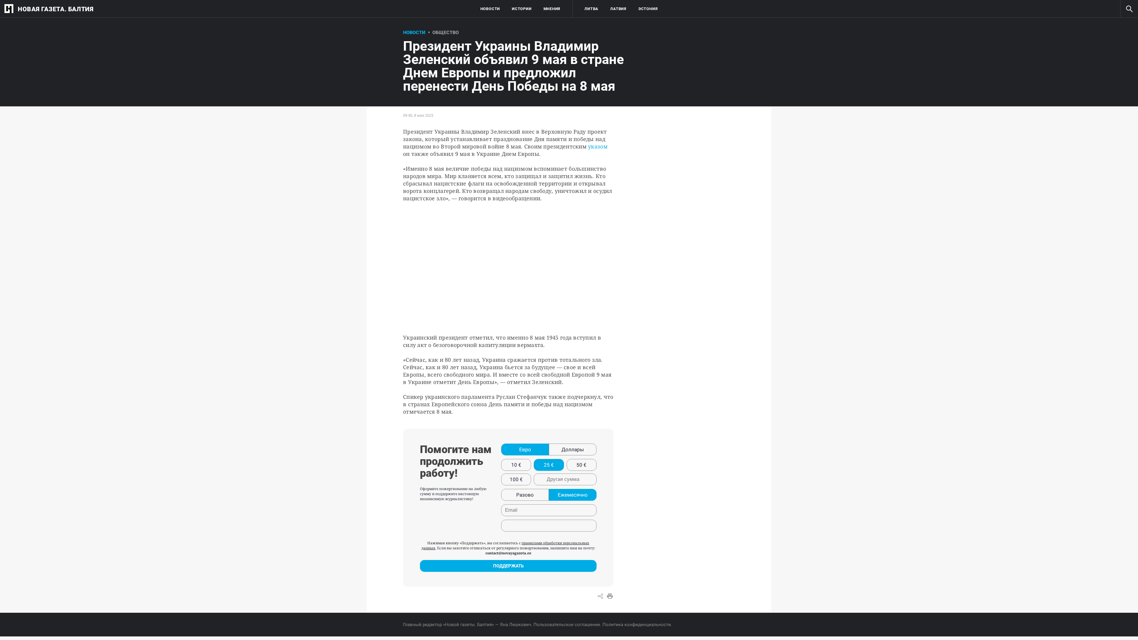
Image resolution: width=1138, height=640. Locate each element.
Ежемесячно (573, 495)
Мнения (552, 9)
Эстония (648, 9)
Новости (490, 9)
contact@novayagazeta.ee (508, 553)
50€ (581, 465)
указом (598, 146)
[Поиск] (1129, 9)
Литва (591, 9)
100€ (516, 479)
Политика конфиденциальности (636, 624)
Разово (525, 495)
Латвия (618, 9)
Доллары (573, 449)
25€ (549, 465)
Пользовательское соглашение (566, 624)
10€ (516, 465)
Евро (525, 449)
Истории (521, 9)
